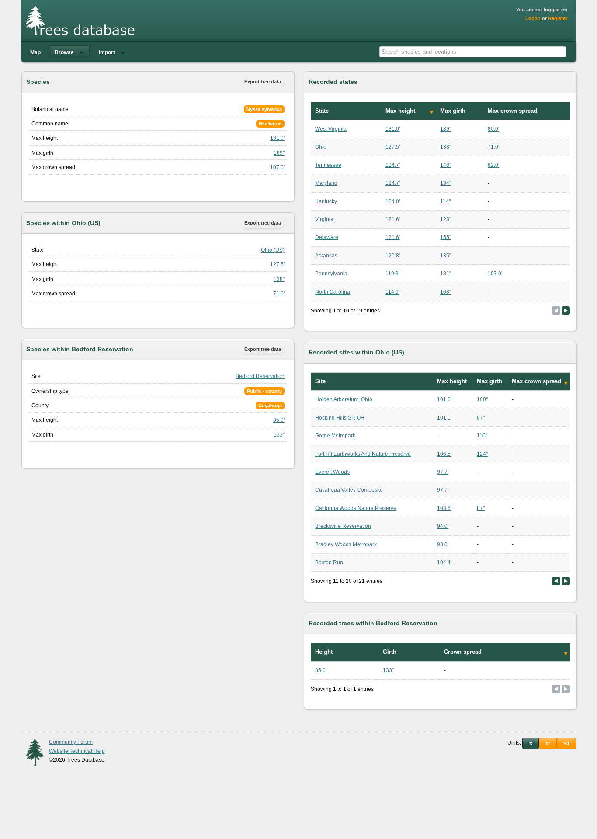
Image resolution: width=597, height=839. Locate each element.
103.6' (444, 508)
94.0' (442, 526)
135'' (445, 256)
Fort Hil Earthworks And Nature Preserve (363, 454)
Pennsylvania (331, 273)
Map (35, 52)
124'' (482, 454)
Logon (533, 18)
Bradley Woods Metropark (346, 544)
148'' (445, 165)
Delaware (326, 237)
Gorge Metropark (335, 436)
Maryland (326, 183)
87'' (481, 508)
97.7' (442, 472)
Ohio (320, 147)
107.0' (277, 167)
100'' (482, 399)
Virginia (324, 219)
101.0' (444, 399)
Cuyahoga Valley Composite (349, 490)
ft (530, 743)
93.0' (442, 544)
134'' (445, 183)
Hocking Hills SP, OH (339, 418)
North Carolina (332, 292)
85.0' (279, 420)
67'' (481, 418)
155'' (445, 237)
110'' (482, 436)
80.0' (493, 129)
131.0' (277, 138)
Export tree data (262, 81)
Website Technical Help (77, 751)
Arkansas (326, 256)
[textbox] (472, 51)
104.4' (444, 562)
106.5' (444, 454)
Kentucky (326, 201)
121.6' (392, 219)
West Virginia (331, 129)
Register (557, 18)
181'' (445, 273)
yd (566, 743)
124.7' (392, 165)
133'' (279, 435)
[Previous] (556, 581)
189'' (279, 153)
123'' (445, 219)
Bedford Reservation (260, 376)
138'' (279, 279)
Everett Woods (332, 472)
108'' (445, 292)
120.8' (392, 256)
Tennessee (328, 165)
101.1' (444, 418)
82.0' (493, 165)
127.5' (277, 264)
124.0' (392, 201)
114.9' (392, 292)
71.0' (279, 294)
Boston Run (329, 562)
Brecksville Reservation (343, 526)
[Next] (566, 310)
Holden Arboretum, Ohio (343, 399)
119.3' (392, 273)
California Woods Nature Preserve (355, 508)
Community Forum (71, 742)
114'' (445, 201)
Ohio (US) (273, 250)
